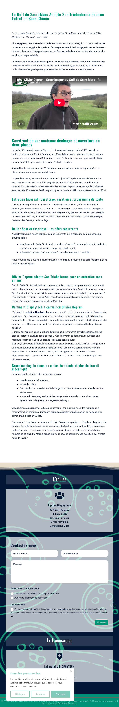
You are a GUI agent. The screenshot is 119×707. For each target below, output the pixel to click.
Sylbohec (72, 703)
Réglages (20, 694)
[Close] (71, 671)
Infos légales (49, 703)
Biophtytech (59, 701)
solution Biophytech (37, 312)
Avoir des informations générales (31, 597)
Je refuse (40, 694)
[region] (40, 684)
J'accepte (60, 694)
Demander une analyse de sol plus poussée (36, 593)
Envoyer (101, 622)
